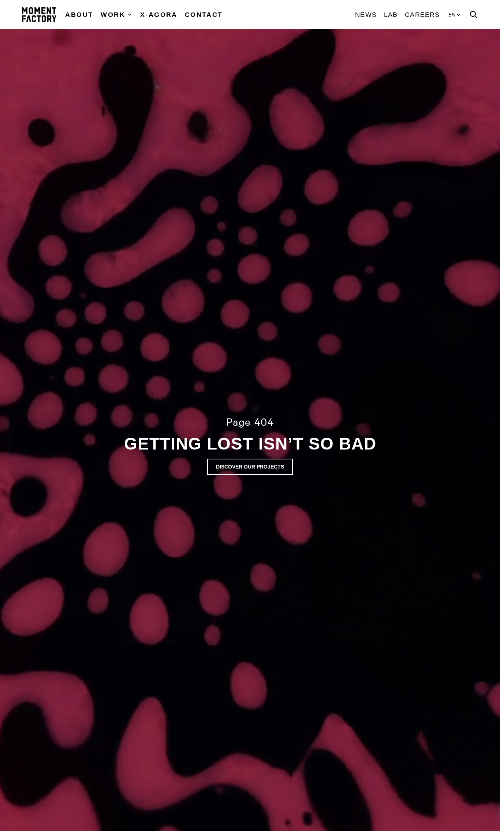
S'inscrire (473, 801)
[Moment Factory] (39, 14)
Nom (373, 727)
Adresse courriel (390, 758)
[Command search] (474, 15)
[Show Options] (445, 801)
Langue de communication (404, 788)
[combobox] (407, 801)
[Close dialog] (493, 623)
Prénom (378, 696)
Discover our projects (250, 467)
